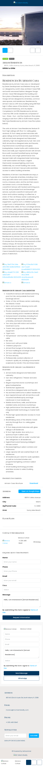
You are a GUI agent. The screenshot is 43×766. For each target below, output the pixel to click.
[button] (32, 50)
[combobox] (21, 590)
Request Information (21, 617)
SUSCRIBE (34, 735)
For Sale (11, 59)
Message (6, 595)
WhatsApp (37, 542)
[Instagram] (22, 758)
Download (34, 483)
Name (5, 558)
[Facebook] (18, 758)
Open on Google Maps (30, 491)
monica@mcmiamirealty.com (17, 710)
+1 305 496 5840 (12, 722)
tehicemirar (27, 751)
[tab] (5, 50)
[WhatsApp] (25, 758)
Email (5, 576)
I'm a (5, 585)
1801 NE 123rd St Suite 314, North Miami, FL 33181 (22, 698)
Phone (5, 567)
